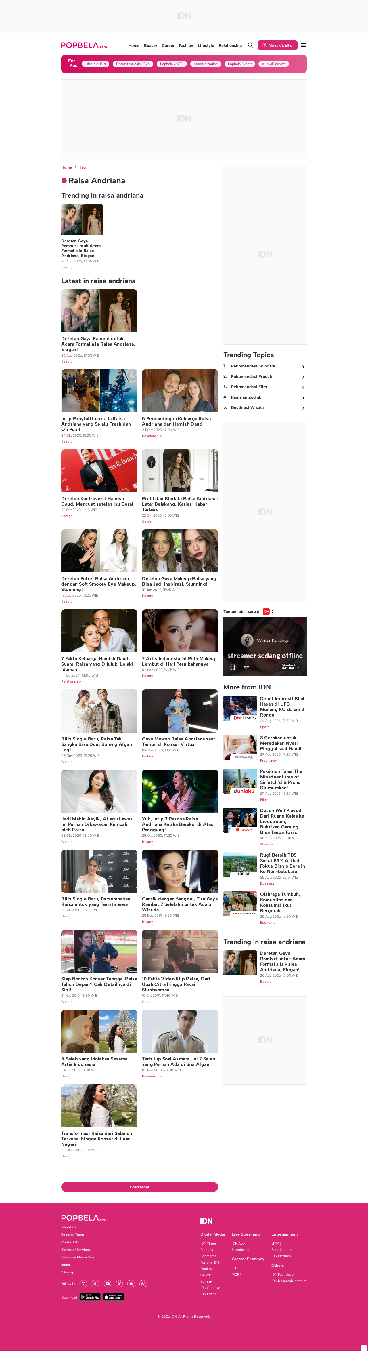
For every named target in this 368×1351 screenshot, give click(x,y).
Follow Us (68, 1284)
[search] (250, 45)
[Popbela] (84, 45)
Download (69, 1297)
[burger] (303, 45)
